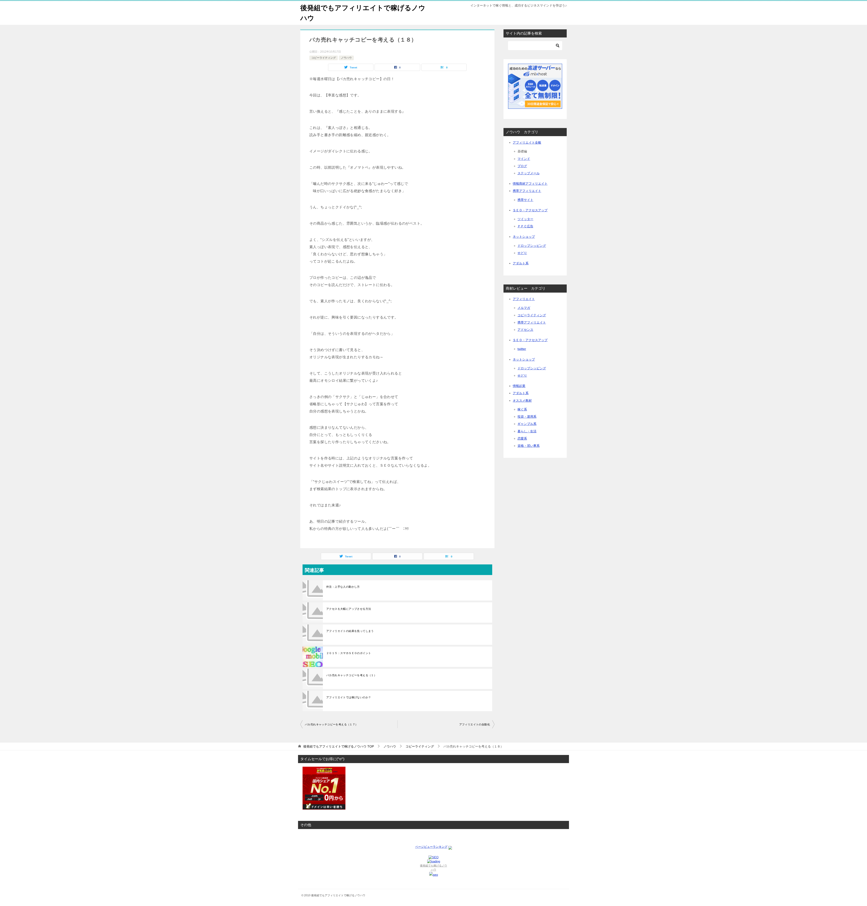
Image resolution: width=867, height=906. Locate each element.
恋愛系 (522, 438)
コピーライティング (323, 57)
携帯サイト (525, 200)
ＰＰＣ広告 (525, 226)
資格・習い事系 (528, 445)
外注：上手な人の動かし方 (343, 586)
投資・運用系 (526, 416)
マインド (523, 159)
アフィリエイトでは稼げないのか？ (348, 697)
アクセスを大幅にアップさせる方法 (348, 608)
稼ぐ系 (522, 409)
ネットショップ (524, 236)
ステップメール (528, 173)
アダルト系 (521, 263)
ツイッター (525, 219)
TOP (338, 746)
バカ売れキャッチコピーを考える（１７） (331, 724)
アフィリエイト (524, 299)
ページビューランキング (431, 846)
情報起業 (519, 386)
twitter (521, 349)
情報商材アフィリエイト (530, 183)
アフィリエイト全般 (527, 142)
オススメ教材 (522, 400)
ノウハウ (346, 57)
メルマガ (523, 308)
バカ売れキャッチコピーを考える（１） (351, 675)
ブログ (522, 166)
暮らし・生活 (526, 431)
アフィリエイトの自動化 (474, 724)
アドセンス (525, 329)
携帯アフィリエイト (527, 191)
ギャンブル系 (526, 424)
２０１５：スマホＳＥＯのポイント (348, 653)
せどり (522, 253)
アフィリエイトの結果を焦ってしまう (350, 631)
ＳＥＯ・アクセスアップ (530, 210)
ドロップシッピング (531, 245)
